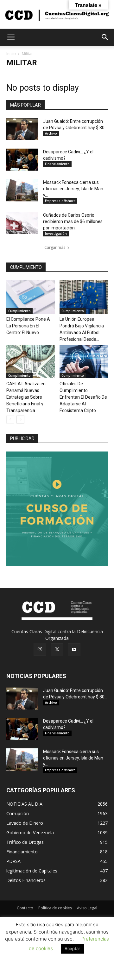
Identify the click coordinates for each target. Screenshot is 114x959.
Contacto (25, 908)
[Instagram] (40, 649)
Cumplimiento (19, 311)
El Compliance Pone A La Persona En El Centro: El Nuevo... (28, 326)
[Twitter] (57, 649)
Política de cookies (55, 908)
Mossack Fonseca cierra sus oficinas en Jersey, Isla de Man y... (73, 189)
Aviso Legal (87, 908)
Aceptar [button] (72, 948)
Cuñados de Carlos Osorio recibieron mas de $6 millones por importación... (73, 221)
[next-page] (20, 420)
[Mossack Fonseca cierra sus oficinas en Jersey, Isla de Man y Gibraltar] (22, 190)
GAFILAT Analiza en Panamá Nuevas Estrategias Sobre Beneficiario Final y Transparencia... (26, 397)
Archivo (51, 133)
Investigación (56, 233)
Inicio (11, 53)
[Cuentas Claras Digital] (57, 15)
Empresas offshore (60, 201)
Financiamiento (57, 164)
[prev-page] (10, 420)
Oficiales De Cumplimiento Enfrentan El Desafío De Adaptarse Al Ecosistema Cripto (83, 397)
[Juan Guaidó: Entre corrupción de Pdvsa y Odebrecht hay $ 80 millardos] (22, 129)
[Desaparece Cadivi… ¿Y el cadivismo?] (22, 160)
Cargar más (54, 247)
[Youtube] (74, 649)
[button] (11, 37)
